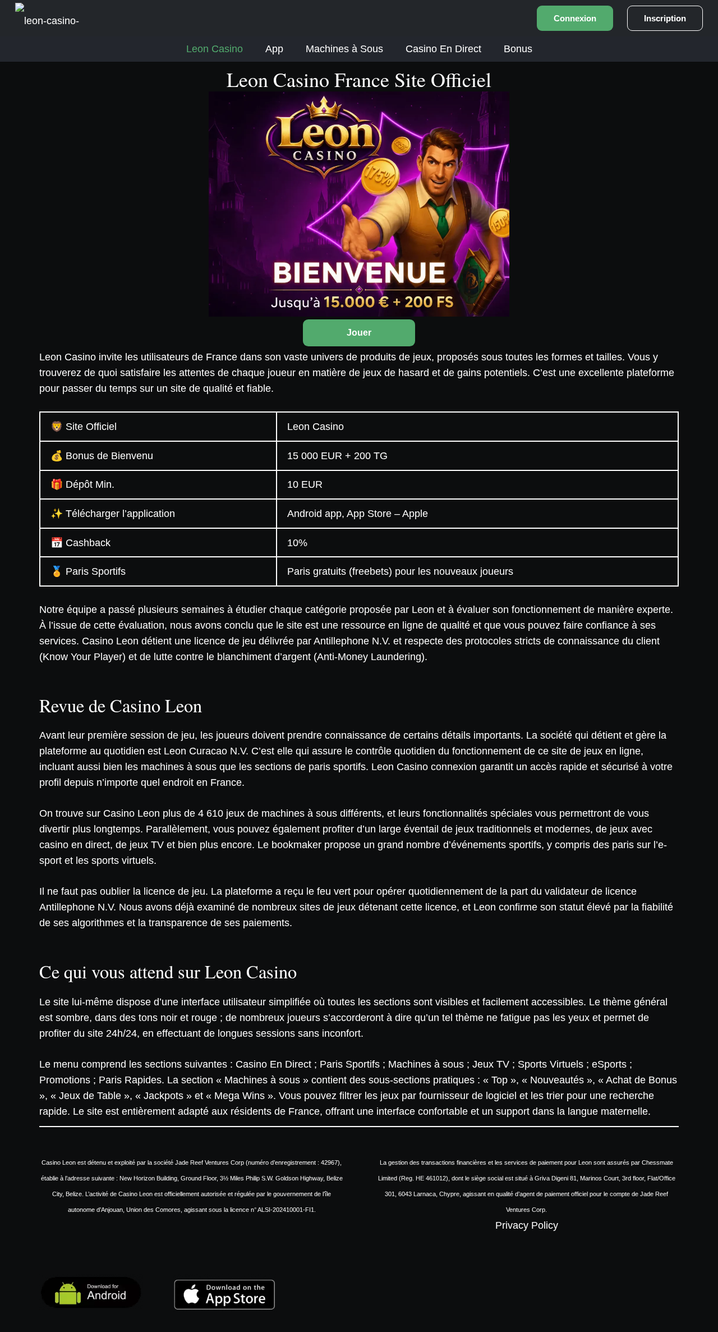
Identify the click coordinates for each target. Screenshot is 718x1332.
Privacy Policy (526, 1225)
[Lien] (51, 18)
